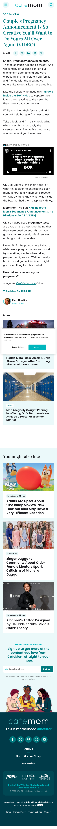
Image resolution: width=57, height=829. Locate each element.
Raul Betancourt (26, 283)
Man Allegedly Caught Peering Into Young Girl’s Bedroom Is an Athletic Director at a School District (27, 415)
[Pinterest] (28, 739)
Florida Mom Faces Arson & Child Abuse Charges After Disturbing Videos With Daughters (28, 361)
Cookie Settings (18, 347)
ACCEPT (37, 347)
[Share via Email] (41, 53)
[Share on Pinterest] (35, 53)
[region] (28, 341)
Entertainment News (16, 496)
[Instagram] (36, 739)
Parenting (14, 14)
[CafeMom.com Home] (28, 5)
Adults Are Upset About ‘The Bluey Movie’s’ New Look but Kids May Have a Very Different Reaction (27, 507)
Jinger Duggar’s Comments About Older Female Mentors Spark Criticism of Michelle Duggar (25, 567)
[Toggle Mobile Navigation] (6, 5)
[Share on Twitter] (22, 53)
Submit (47, 669)
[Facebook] (12, 739)
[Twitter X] (20, 739)
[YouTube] (44, 739)
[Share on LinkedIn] (28, 53)
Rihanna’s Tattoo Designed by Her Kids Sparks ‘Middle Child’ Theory (28, 624)
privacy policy (28, 679)
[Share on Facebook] (15, 53)
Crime (9, 405)
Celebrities (12, 553)
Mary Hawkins (19, 300)
